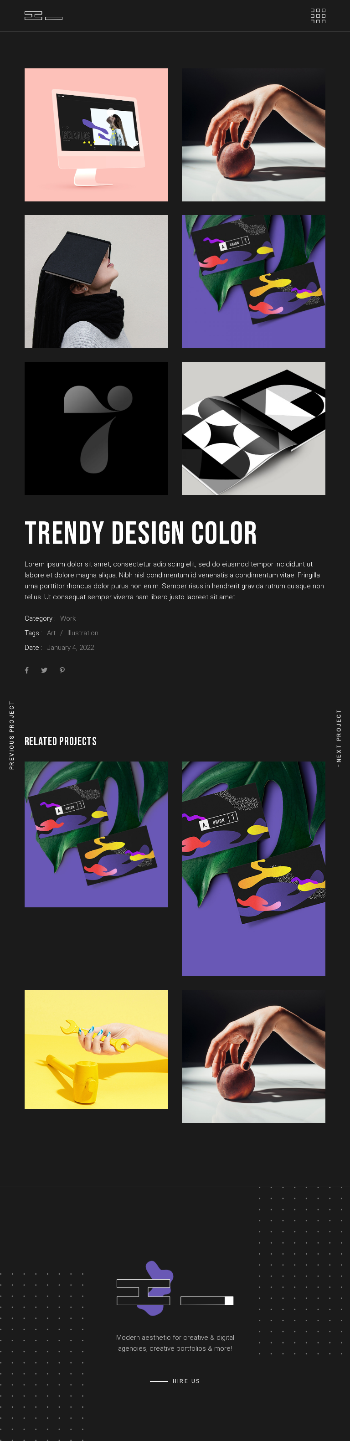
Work (68, 618)
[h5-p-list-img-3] (96, 281)
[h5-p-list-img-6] (253, 428)
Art (51, 633)
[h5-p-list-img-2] (253, 134)
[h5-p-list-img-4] (253, 281)
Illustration (82, 633)
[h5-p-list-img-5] (96, 428)
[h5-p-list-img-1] (96, 134)
